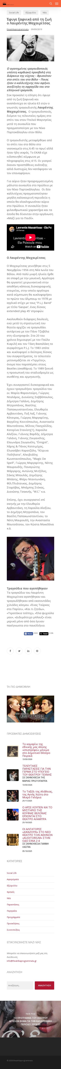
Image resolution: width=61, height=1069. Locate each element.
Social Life (14, 12)
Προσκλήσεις (13, 923)
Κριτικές (10, 892)
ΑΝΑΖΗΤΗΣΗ (44, 985)
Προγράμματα (13, 917)
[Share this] (10, 651)
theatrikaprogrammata (18, 29)
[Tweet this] (19, 651)
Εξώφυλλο (30, 12)
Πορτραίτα (12, 910)
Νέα (44, 12)
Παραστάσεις (13, 904)
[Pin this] (37, 651)
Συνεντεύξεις (13, 929)
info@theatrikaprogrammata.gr (22, 961)
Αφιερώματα (13, 879)
